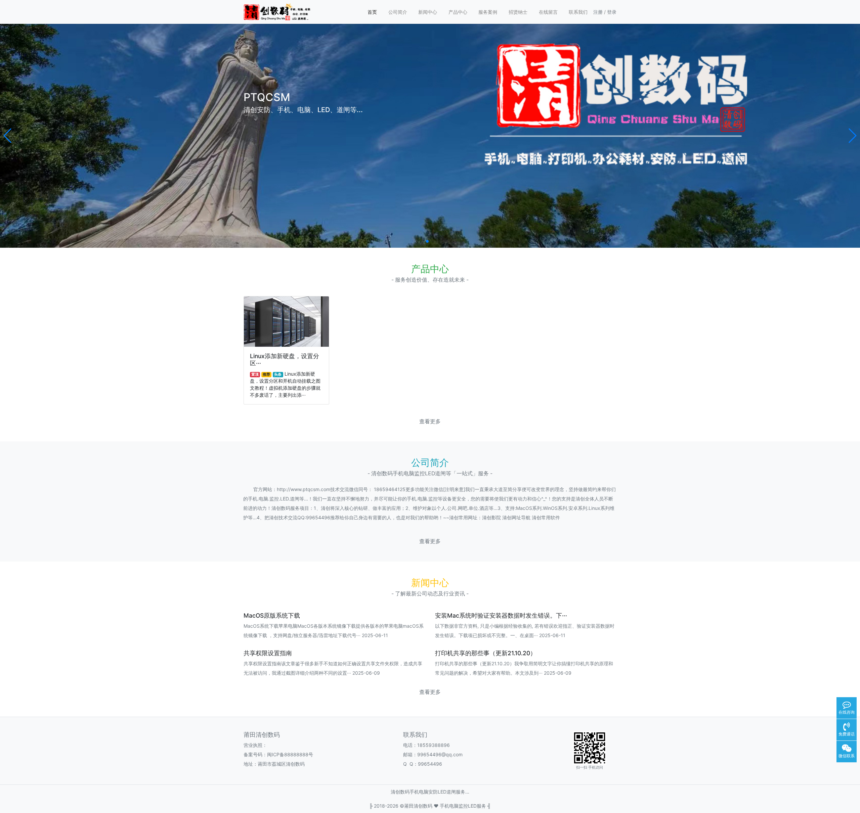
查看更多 (430, 421)
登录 (611, 12)
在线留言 (548, 12)
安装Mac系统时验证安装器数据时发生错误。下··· (501, 615)
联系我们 (578, 12)
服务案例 (487, 12)
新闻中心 (427, 12)
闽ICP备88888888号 (290, 754)
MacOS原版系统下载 (272, 615)
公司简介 (397, 12)
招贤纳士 (518, 12)
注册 (598, 12)
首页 (372, 12)
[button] (7, 135)
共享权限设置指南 (268, 653)
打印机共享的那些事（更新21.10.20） (485, 653)
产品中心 (457, 12)
